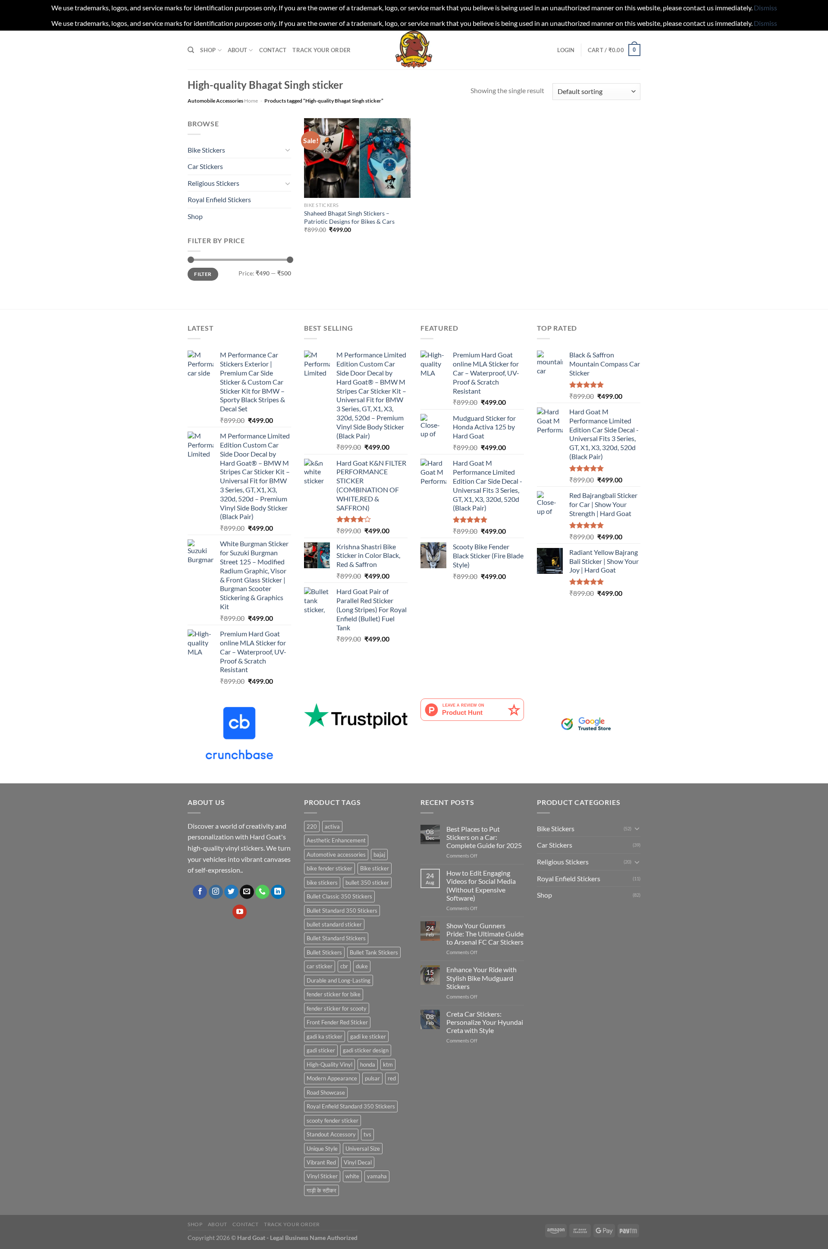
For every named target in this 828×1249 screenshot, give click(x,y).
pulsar (372, 1078)
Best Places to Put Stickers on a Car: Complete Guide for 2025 (484, 837)
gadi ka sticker (324, 1036)
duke (362, 966)
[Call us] (262, 892)
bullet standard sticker (334, 924)
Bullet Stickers (324, 952)
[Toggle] (287, 149)
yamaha (377, 1176)
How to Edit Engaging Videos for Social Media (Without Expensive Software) (481, 885)
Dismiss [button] (765, 7)
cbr (344, 966)
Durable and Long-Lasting (338, 980)
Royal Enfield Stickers (219, 199)
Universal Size (362, 1148)
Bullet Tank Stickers (374, 952)
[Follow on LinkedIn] (278, 892)
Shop (208, 50)
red (392, 1078)
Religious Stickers (213, 183)
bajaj (379, 854)
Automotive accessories (336, 854)
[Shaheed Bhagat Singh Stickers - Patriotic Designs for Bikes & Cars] (357, 158)
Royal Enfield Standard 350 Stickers (351, 1106)
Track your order (321, 50)
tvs (367, 1134)
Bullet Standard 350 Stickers (342, 910)
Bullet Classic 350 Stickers (339, 896)
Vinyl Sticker (322, 1176)
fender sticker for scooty (337, 1008)
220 (312, 826)
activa (332, 826)
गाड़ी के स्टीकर (321, 1190)
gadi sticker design (366, 1050)
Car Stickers (205, 166)
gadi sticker (321, 1050)
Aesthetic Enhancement (336, 840)
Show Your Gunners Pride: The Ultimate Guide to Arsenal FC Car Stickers (485, 933)
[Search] (191, 50)
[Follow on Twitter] (231, 892)
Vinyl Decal (358, 1162)
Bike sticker (374, 868)
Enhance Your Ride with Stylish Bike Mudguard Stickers (481, 977)
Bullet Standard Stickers (336, 938)
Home (251, 100)
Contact (273, 50)
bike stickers (322, 882)
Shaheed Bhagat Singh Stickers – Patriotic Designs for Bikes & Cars (349, 217)
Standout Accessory (331, 1134)
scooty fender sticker (332, 1120)
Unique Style (322, 1148)
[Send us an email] (247, 892)
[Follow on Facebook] (200, 892)
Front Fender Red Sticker (337, 1022)
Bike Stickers (206, 150)
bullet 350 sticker (367, 882)
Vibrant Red (321, 1162)
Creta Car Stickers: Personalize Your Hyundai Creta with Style (484, 1022)
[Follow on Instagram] (216, 892)
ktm (388, 1064)
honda (367, 1064)
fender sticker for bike (334, 994)
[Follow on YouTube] (239, 912)
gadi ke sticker (368, 1036)
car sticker (319, 966)
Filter (202, 274)
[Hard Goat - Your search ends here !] (414, 50)
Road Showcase (326, 1092)
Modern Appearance (332, 1078)
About (237, 50)
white (352, 1176)
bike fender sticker (329, 868)
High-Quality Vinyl (329, 1064)
